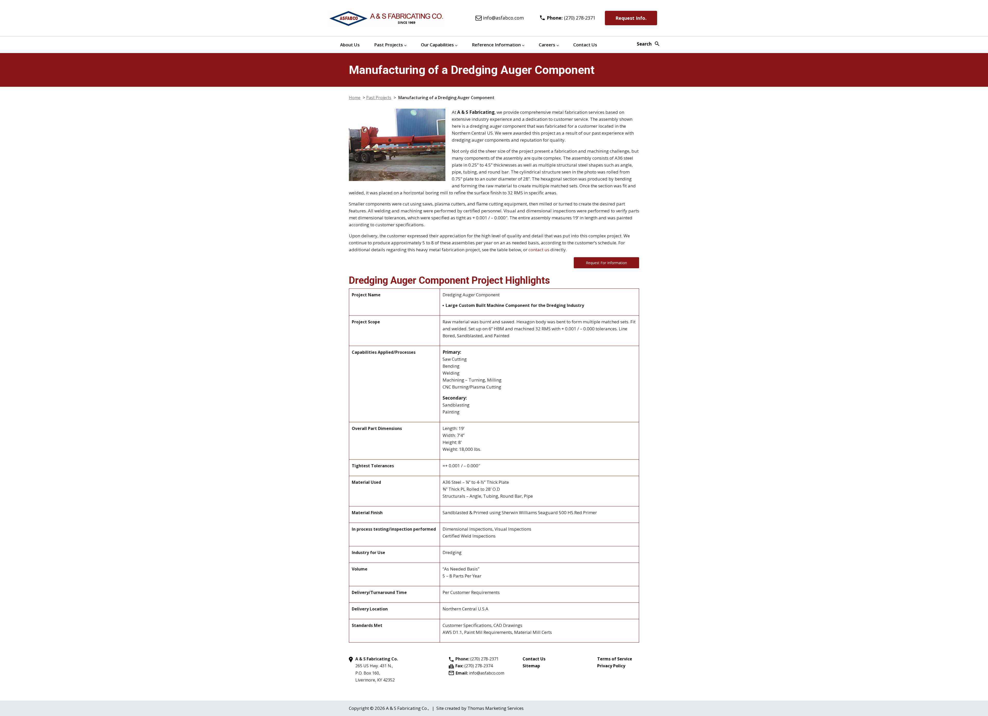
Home (354, 97)
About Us (350, 45)
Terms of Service (614, 659)
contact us (538, 250)
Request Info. (631, 18)
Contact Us (585, 45)
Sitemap (531, 666)
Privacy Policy (611, 666)
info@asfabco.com (486, 673)
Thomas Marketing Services (495, 708)
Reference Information (496, 45)
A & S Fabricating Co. (407, 708)
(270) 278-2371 (484, 659)
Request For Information (606, 262)
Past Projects (388, 45)
